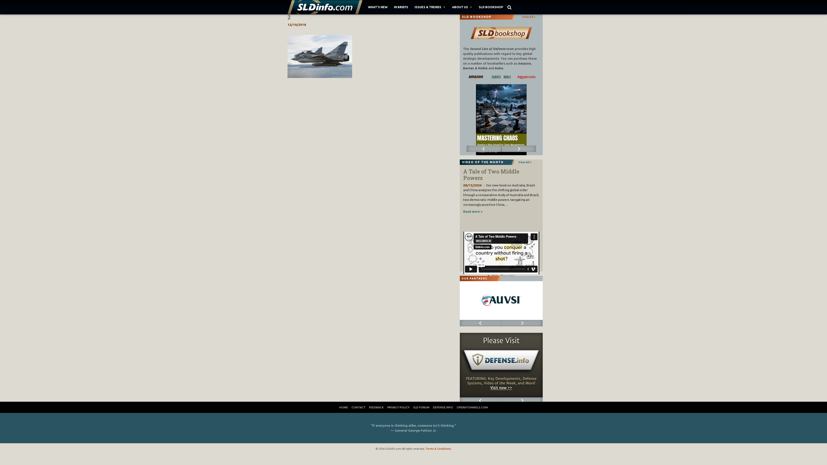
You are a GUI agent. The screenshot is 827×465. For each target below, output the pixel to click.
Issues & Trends (428, 7)
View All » (528, 16)
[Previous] (483, 149)
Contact (358, 407)
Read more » (472, 211)
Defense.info (443, 407)
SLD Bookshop (491, 7)
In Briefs (401, 7)
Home (343, 407)
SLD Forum (421, 407)
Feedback (376, 407)
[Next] (518, 149)
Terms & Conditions (438, 448)
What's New (377, 7)
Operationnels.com (472, 407)
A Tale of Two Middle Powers (491, 174)
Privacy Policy (398, 407)
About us (460, 7)
